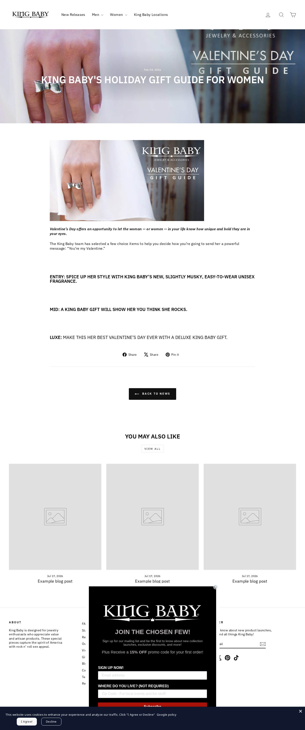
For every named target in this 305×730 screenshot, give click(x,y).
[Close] (300, 711)
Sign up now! (110, 668)
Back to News (155, 394)
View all (152, 448)
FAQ (85, 624)
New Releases (73, 14)
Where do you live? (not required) (133, 686)
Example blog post (55, 581)
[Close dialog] (215, 587)
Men (96, 14)
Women (117, 14)
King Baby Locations (151, 14)
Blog (85, 664)
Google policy (166, 715)
